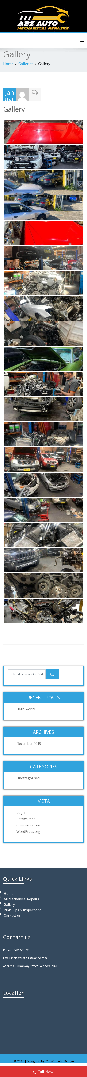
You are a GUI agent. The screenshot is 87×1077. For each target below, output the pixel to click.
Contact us (12, 915)
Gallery (9, 904)
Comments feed (28, 825)
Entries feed (25, 819)
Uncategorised (28, 778)
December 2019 (28, 743)
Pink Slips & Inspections (22, 910)
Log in (21, 812)
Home (8, 63)
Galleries (25, 63)
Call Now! (46, 1071)
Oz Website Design (60, 1061)
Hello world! (25, 709)
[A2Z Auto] (43, 17)
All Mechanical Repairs (21, 899)
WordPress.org (28, 831)
